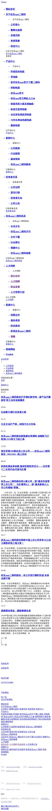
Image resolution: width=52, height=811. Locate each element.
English (9, 354)
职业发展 (15, 286)
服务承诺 (15, 320)
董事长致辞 (16, 30)
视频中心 (15, 248)
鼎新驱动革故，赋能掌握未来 (16, 610)
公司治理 (15, 187)
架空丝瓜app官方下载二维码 (25, 82)
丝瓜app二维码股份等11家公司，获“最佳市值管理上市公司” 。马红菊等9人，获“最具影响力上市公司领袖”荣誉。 (25, 484)
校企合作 (15, 276)
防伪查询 (15, 325)
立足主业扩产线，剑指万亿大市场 (18, 424)
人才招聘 (10, 266)
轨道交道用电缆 (19, 109)
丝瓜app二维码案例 (21, 164)
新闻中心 (10, 138)
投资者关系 (11, 177)
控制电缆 (15, 87)
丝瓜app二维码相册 (21, 253)
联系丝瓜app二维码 (21, 331)
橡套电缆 (15, 125)
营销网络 (10, 349)
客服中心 (10, 305)
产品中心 (10, 61)
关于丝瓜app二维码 (16, 14)
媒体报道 (15, 159)
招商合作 (15, 315)
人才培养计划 (17, 292)
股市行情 (15, 192)
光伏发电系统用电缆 (21, 114)
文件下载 (15, 237)
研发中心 (15, 46)
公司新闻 (15, 148)
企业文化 (15, 226)
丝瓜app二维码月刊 (21, 231)
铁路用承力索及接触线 (22, 104)
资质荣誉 (15, 40)
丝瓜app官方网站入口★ (23, 98)
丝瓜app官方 (17, 93)
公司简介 (15, 24)
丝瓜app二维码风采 (16, 216)
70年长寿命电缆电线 (21, 120)
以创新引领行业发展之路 (13, 412)
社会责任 (15, 242)
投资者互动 (16, 198)
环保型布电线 (17, 71)
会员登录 (5, 359)
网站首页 (10, 9)
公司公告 (15, 203)
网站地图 (5, 809)
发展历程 (15, 35)
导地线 (14, 77)
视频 (13, 336)
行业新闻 (15, 153)
